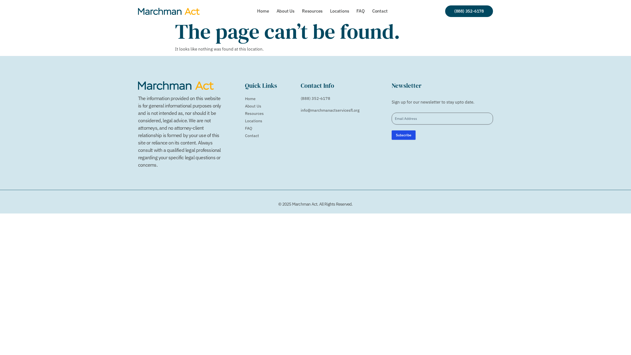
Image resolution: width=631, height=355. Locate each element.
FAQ (360, 11)
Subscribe (403, 135)
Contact (380, 11)
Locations (339, 11)
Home (263, 11)
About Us (286, 11)
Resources (312, 11)
